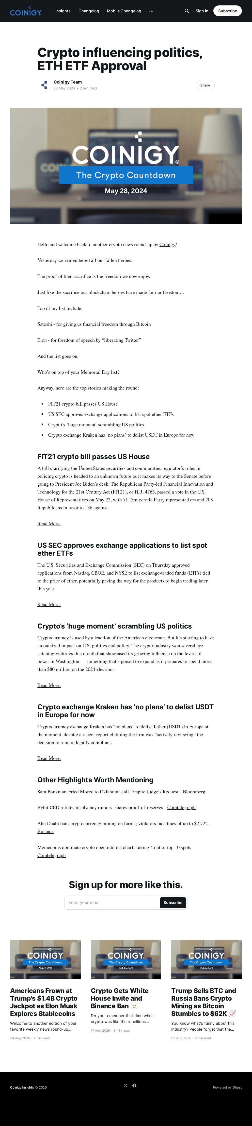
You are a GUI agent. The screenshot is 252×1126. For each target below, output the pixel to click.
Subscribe (227, 10)
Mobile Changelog (124, 10)
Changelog (89, 10)
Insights (63, 10)
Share (205, 85)
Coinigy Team (68, 82)
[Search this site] (187, 11)
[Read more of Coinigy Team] (44, 85)
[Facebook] (134, 1086)
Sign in (202, 10)
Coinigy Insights (22, 1087)
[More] (151, 11)
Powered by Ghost (227, 1087)
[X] (125, 1086)
